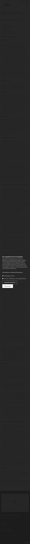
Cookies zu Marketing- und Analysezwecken (15, 278)
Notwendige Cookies (9, 276)
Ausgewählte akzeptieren (9, 282)
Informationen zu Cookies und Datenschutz (12, 272)
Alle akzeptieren (7, 286)
